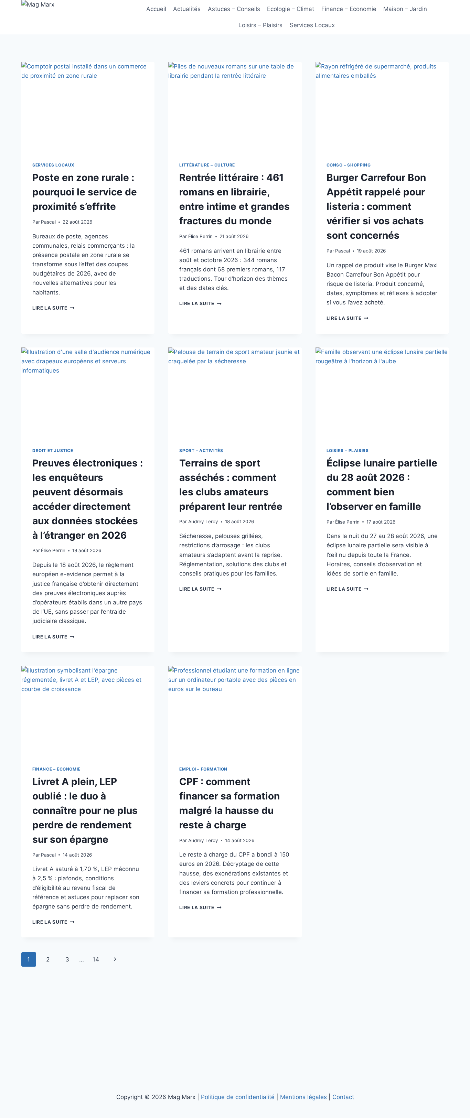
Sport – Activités (201, 450)
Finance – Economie (348, 9)
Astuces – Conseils (234, 9)
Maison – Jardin (405, 9)
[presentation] (87, 106)
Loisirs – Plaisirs (260, 25)
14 (96, 959)
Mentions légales (303, 1097)
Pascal (48, 222)
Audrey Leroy (203, 521)
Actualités (187, 9)
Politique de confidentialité (238, 1097)
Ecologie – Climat (290, 9)
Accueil (156, 9)
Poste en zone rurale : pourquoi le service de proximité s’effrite (84, 192)
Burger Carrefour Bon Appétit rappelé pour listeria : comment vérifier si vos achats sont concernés (376, 206)
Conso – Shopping (349, 165)
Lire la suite (53, 308)
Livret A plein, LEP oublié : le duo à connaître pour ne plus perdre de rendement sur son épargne (85, 810)
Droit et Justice (52, 450)
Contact (343, 1097)
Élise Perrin (200, 236)
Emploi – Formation (203, 769)
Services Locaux (312, 25)
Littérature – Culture (207, 165)
